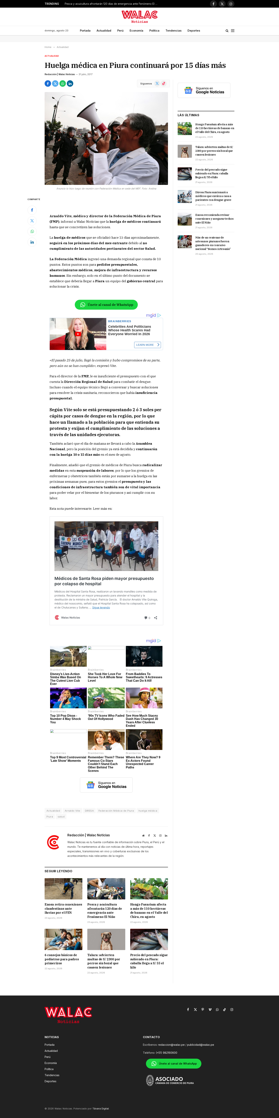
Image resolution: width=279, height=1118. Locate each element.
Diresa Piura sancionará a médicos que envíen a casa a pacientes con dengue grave (213, 196)
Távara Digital (100, 1108)
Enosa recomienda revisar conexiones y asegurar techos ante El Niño (214, 218)
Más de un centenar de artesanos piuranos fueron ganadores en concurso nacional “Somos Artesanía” (213, 243)
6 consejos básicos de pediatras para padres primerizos (62, 959)
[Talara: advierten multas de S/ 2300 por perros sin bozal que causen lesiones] (106, 939)
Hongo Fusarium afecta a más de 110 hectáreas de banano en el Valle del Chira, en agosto (149, 911)
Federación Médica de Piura (116, 810)
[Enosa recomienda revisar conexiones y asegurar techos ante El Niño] (185, 219)
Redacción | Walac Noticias (60, 74)
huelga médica (148, 810)
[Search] (227, 30)
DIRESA (89, 810)
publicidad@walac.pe (200, 1044)
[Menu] (232, 30)
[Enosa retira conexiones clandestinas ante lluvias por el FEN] (63, 888)
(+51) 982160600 (166, 1052)
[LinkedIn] (32, 242)
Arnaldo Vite (72, 810)
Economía (136, 30)
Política (154, 30)
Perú (120, 30)
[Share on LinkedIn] (70, 83)
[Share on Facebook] (48, 83)
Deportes (194, 30)
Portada (85, 30)
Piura (49, 816)
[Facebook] (32, 210)
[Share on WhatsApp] (62, 83)
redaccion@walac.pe (171, 1044)
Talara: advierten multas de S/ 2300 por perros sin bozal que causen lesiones (103, 961)
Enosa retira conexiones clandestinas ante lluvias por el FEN (63, 909)
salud (61, 816)
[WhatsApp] (32, 231)
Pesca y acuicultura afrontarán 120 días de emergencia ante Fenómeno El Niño (112, 3)
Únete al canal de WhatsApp (110, 305)
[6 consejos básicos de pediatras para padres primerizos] (63, 939)
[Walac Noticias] (140, 17)
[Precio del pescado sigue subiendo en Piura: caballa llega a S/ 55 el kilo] (149, 939)
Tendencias (173, 30)
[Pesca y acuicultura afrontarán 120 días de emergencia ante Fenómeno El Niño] (106, 888)
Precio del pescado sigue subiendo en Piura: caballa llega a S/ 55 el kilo (149, 961)
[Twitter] (32, 220)
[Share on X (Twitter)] (55, 83)
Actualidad (104, 30)
